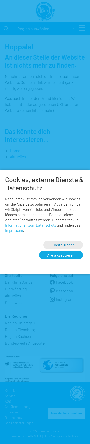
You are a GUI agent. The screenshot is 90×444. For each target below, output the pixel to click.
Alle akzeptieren (61, 255)
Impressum (14, 230)
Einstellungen (63, 244)
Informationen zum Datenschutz (30, 225)
